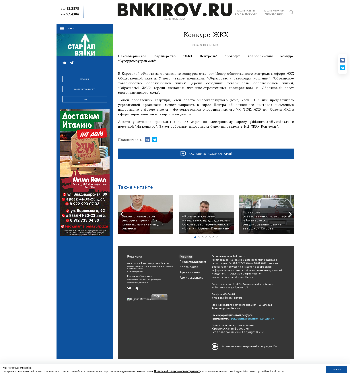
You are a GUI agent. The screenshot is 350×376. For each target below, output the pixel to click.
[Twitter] (342, 67)
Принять (336, 370)
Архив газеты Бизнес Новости (246, 12)
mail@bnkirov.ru (231, 298)
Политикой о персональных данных (177, 371)
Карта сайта (189, 267)
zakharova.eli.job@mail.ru (138, 283)
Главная (186, 256)
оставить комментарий (210, 154)
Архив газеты (190, 272)
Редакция (84, 79)
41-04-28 (229, 294)
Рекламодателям (193, 262)
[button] (195, 237)
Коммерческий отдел (84, 89)
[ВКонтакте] (342, 60)
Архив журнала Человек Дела (274, 12)
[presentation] (121, 214)
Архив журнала (192, 278)
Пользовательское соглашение (233, 325)
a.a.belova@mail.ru (135, 272)
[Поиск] (291, 12)
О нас (85, 99)
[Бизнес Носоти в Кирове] (175, 15)
